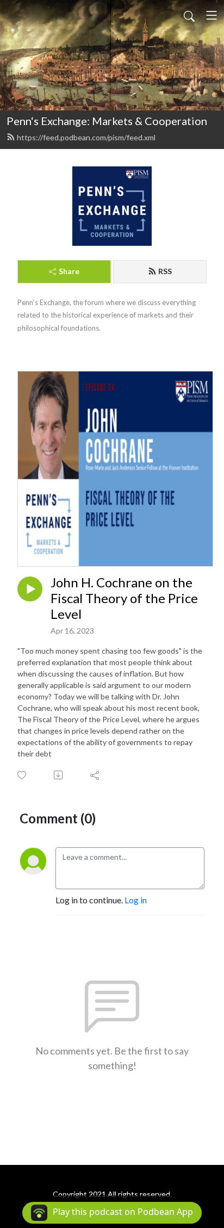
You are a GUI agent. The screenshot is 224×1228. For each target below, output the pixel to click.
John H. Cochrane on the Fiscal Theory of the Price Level (124, 598)
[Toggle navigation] (211, 15)
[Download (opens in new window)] (59, 775)
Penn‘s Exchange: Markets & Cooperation (107, 120)
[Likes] (22, 775)
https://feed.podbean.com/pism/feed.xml (86, 137)
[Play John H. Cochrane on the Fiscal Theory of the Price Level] (29, 588)
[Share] (95, 775)
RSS (165, 271)
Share (69, 271)
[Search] (189, 15)
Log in (136, 900)
